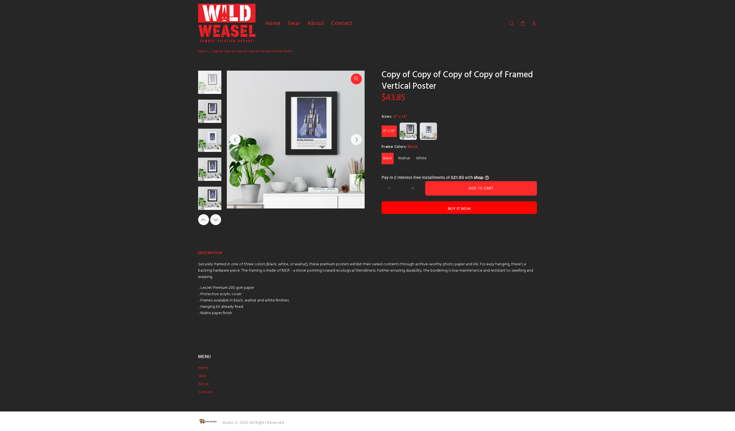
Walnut (404, 158)
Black (387, 158)
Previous (235, 139)
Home (202, 51)
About (203, 384)
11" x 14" (389, 131)
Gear (202, 376)
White (421, 158)
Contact (205, 392)
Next (356, 139)
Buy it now (459, 209)
